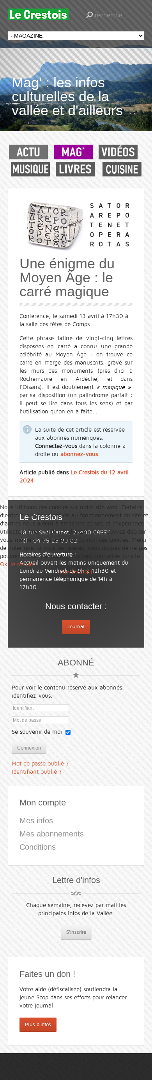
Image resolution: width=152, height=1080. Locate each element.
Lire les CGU (76, 572)
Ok (3, 564)
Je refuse (21, 564)
